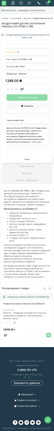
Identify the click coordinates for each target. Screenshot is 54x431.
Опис (27, 159)
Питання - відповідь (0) (27, 180)
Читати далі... (36, 142)
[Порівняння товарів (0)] (29, 3)
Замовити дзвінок (27, 383)
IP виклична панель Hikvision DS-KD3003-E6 (24, 303)
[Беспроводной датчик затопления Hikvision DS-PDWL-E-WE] (27, 36)
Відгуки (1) (27, 173)
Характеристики (27, 166)
